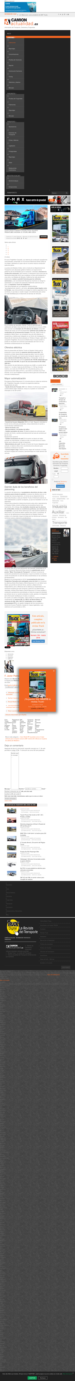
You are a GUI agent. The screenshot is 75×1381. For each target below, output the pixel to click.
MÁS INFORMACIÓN (53, 976)
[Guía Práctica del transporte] (60, 335)
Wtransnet (63, 527)
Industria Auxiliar (59, 510)
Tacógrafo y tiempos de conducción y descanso (62, 402)
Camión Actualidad (35, 840)
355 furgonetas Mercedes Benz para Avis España (62, 446)
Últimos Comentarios (57, 386)
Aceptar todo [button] (3, 978)
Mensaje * (8, 791)
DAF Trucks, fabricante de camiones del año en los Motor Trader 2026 (23, 728)
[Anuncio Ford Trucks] (37, 202)
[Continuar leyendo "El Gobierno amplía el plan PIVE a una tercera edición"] (55, 422)
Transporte (59, 524)
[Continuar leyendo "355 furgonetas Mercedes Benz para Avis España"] (55, 436)
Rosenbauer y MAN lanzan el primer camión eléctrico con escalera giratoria (15, 728)
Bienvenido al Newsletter (47, 942)
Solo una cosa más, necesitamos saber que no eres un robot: (24, 798)
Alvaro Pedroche (34, 812)
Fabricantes (44, 238)
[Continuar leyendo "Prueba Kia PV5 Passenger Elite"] (12, 849)
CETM (54, 500)
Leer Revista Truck (38, 643)
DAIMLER (10, 660)
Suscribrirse (43, 957)
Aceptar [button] (2, 989)
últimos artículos (55, 559)
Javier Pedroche (55, 532)
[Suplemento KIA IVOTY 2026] (60, 262)
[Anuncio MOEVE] (20, 7)
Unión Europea (55, 527)
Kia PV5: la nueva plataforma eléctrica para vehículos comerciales (32, 871)
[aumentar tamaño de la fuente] (19, 240)
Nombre (56, 470)
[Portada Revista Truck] (60, 230)
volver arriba (8, 802)
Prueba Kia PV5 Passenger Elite (29, 853)
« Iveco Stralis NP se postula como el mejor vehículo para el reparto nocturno (24, 739)
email (56, 473)
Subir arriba (65, 969)
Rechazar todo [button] (4, 980)
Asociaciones (55, 498)
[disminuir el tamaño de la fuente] (17, 240)
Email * (44, 791)
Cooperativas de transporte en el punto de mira (63, 417)
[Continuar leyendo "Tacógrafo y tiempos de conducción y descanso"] (55, 392)
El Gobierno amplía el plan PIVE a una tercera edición (63, 431)
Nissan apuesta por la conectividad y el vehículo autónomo (25, 713)
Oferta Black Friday (45, 923)
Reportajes (26, 841)
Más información (67, 1374)
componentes (61, 500)
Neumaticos (61, 519)
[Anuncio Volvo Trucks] (60, 211)
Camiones (10, 657)
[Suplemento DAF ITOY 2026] (60, 299)
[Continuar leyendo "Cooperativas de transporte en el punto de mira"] (55, 407)
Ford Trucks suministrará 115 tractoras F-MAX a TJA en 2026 (8, 726)
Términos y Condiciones (62, 484)
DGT (68, 500)
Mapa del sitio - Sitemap (47, 961)
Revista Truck (44, 935)
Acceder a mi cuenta (46, 965)
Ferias (61, 502)
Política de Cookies (45, 950)
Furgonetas (55, 504)
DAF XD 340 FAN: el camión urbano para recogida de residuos (32, 880)
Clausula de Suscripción (47, 953)
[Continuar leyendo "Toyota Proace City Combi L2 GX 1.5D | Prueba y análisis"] (12, 812)
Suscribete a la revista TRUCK (49, 927)
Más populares (55, 382)
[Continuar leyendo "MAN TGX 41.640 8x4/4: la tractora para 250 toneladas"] (12, 831)
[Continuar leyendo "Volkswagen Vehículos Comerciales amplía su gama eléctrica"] (12, 856)
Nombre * (22, 791)
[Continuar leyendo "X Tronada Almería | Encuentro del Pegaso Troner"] (12, 840)
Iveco (67, 514)
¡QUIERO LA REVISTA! (37, 708)
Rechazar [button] (3, 991)
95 (61, 397)
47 (61, 411)
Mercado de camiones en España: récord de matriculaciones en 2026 (39, 727)
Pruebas (25, 814)
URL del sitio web (26, 793)
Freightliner (10, 659)
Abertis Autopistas (57, 496)
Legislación (55, 517)
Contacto (42, 931)
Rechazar (43, 1378)
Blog (55, 562)
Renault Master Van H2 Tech (16, 703)
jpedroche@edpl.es (13, 687)
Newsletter (43, 938)
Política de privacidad (46, 946)
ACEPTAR (32, 1378)
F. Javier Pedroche (16, 238)
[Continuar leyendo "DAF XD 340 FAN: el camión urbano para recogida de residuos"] (12, 875)
